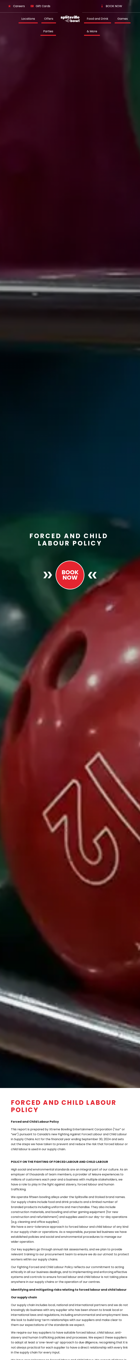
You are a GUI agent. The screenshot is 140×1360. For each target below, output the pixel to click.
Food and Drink (97, 19)
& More (92, 31)
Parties (48, 31)
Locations (28, 19)
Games (122, 19)
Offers (48, 19)
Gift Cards (43, 6)
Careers (19, 6)
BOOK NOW (114, 6)
